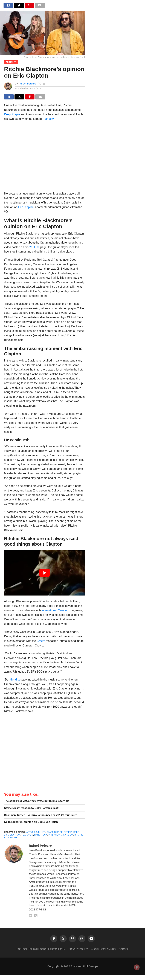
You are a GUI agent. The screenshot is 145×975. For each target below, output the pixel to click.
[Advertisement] (44, 157)
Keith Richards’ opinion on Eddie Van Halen (31, 821)
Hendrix (15, 679)
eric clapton (12, 834)
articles (31, 832)
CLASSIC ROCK (55, 832)
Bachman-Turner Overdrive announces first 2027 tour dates (40, 814)
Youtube (34, 247)
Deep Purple (12, 114)
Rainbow (48, 118)
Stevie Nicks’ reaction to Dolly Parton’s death (31, 807)
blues (41, 832)
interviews (55, 834)
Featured (27, 834)
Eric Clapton (26, 207)
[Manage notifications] (137, 967)
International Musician (55, 610)
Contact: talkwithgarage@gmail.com (40, 949)
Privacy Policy (78, 949)
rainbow (68, 834)
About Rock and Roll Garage (110, 949)
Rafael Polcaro (27, 83)
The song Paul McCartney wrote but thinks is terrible (36, 800)
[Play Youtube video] (44, 573)
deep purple (71, 832)
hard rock (40, 834)
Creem (41, 640)
